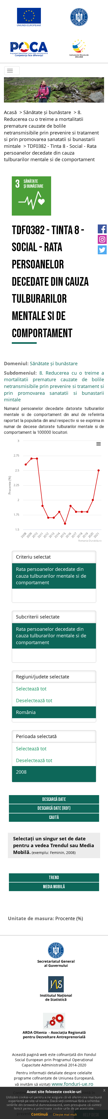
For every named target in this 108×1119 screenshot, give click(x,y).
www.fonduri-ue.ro (72, 1084)
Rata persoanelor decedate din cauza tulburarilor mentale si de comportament (51, 576)
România (26, 712)
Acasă (10, 112)
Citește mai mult (65, 1114)
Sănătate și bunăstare (47, 112)
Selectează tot (31, 688)
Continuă (39, 1114)
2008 (21, 772)
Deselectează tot (34, 700)
